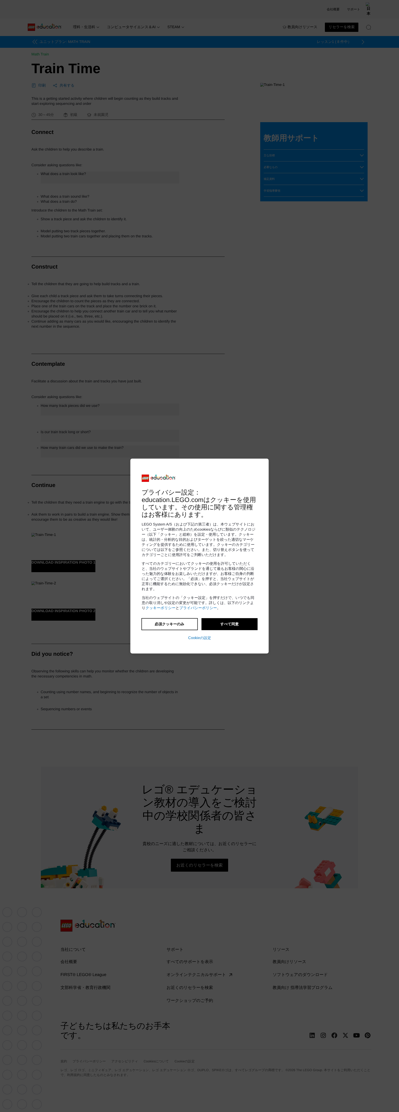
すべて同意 (229, 624)
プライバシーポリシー (198, 608)
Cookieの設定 (199, 638)
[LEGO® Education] (159, 478)
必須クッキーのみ (169, 624)
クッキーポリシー (160, 608)
